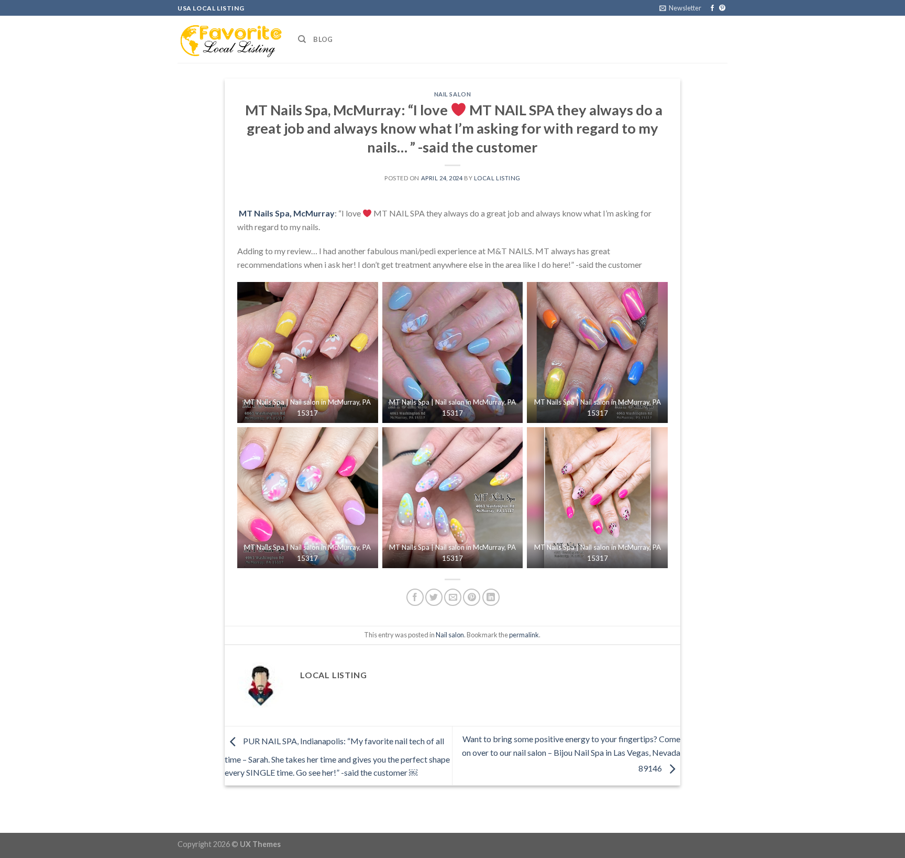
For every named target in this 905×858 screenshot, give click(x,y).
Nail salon (452, 94)
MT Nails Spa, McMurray (286, 213)
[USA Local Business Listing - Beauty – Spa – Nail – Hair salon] (230, 39)
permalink (524, 635)
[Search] (302, 39)
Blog (323, 39)
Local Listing (497, 178)
